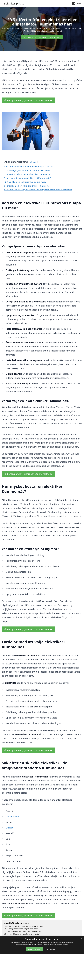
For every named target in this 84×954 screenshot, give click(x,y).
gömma (33, 162)
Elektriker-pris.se (14, 3)
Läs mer (65, 944)
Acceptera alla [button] (34, 949)
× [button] (81, 938)
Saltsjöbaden (12, 816)
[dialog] (42, 945)
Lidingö (10, 827)
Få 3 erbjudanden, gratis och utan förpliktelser (42, 37)
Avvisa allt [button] (51, 949)
